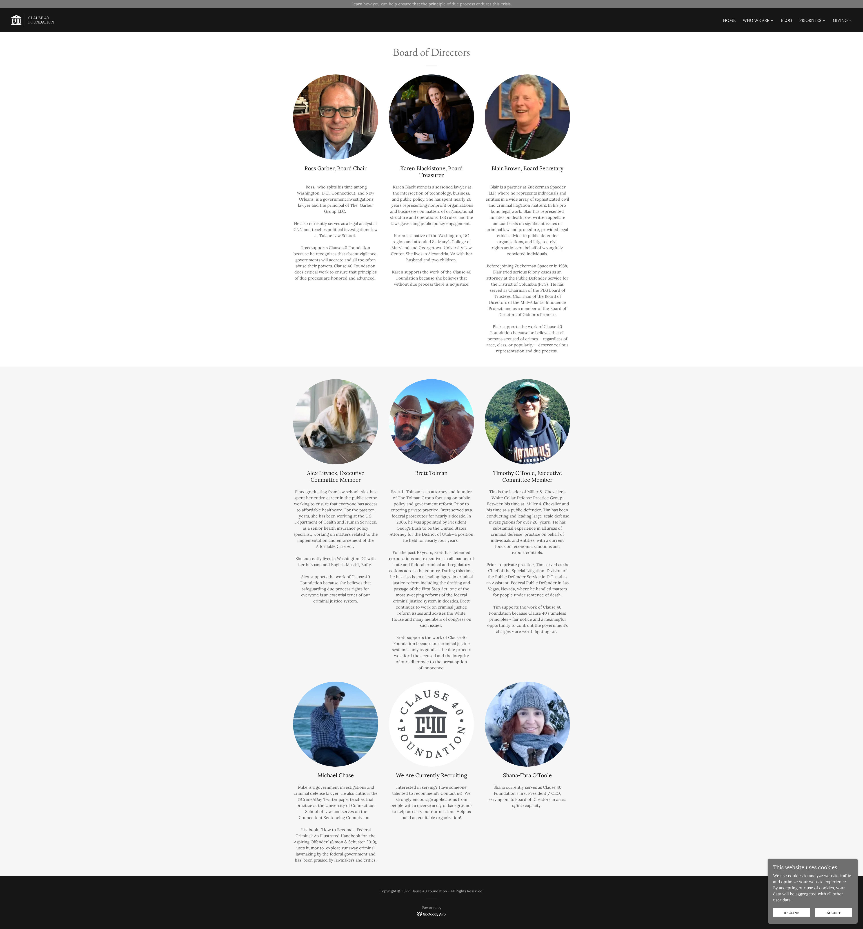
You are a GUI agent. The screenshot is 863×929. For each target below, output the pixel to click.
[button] (758, 20)
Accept (834, 913)
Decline (791, 913)
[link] (33, 19)
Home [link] (729, 20)
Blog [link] (786, 20)
